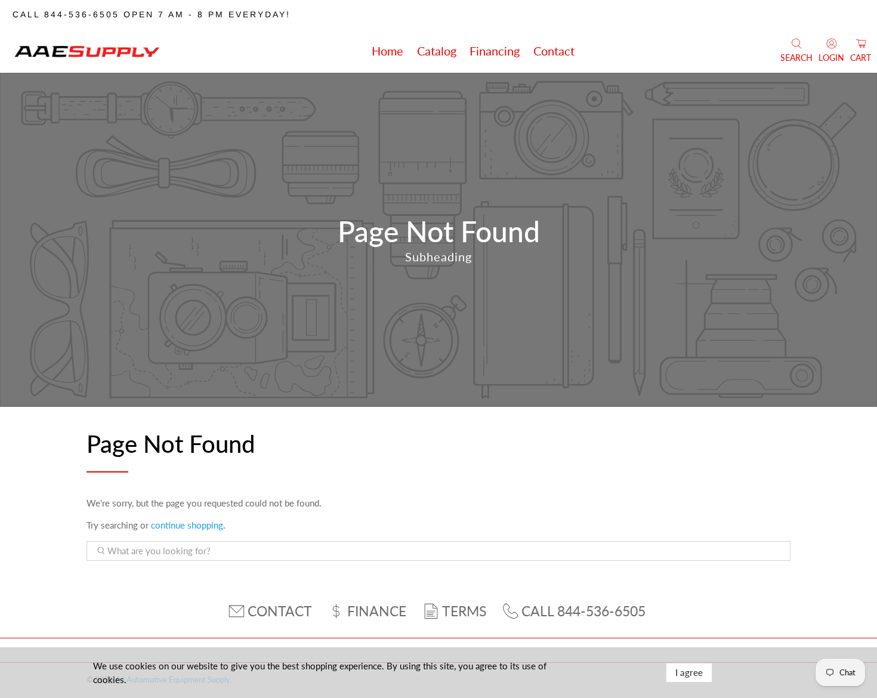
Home (387, 51)
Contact (554, 51)
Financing (495, 51)
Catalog (436, 51)
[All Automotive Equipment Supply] (87, 50)
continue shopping (187, 525)
